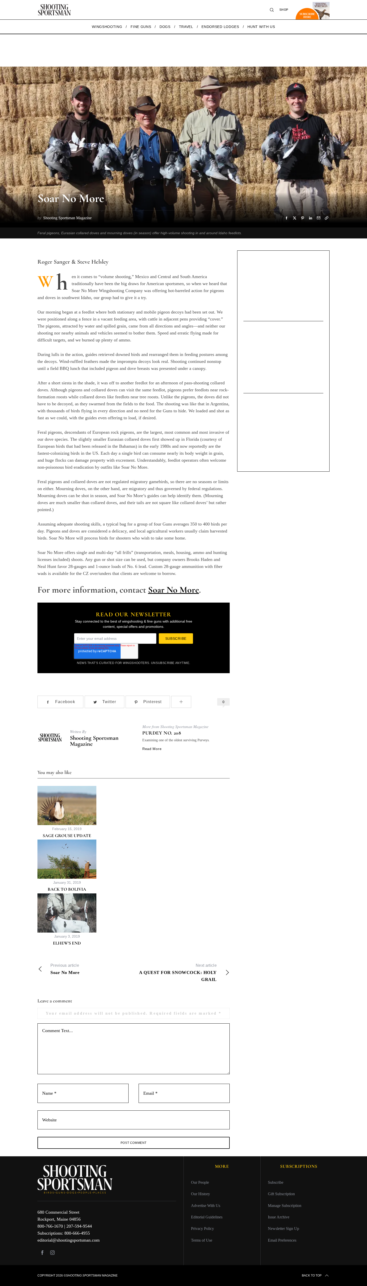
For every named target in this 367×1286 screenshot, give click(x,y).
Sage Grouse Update (67, 835)
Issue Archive (278, 1217)
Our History (200, 1194)
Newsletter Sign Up (283, 1229)
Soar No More (173, 589)
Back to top (312, 1275)
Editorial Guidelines (206, 1217)
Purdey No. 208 (161, 733)
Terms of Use (201, 1240)
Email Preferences (282, 1240)
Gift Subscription (281, 1194)
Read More (152, 748)
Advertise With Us (205, 1205)
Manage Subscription (284, 1205)
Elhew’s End (67, 943)
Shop (283, 9)
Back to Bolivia (67, 889)
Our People (200, 1182)
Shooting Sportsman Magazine (94, 741)
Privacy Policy (202, 1229)
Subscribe (275, 1182)
